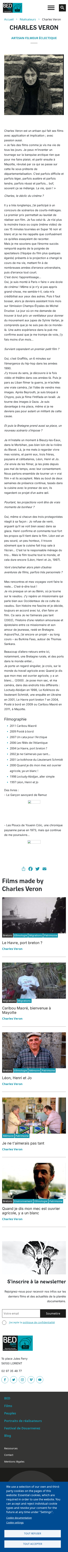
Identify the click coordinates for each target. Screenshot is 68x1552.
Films (8, 1406)
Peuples (10, 1413)
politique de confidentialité (39, 1322)
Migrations (35, 935)
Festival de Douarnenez (22, 1428)
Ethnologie (20, 935)
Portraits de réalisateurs (23, 1421)
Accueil (9, 19)
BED (7, 1398)
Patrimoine (50, 935)
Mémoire (34, 1070)
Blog (7, 1435)
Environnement (23, 1201)
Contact (8, 1455)
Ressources (11, 1448)
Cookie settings (15, 1522)
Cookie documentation (19, 1517)
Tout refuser (32, 1533)
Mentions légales (14, 1461)
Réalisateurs (28, 19)
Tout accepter (32, 1543)
